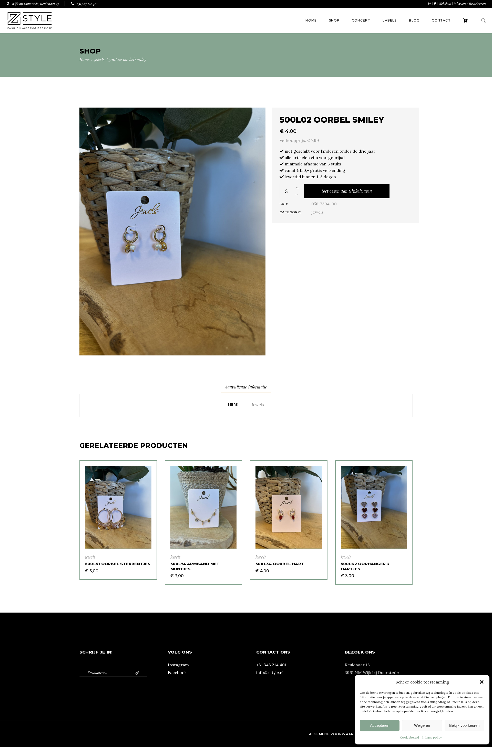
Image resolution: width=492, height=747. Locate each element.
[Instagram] (429, 3)
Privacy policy (432, 737)
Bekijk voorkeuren (464, 725)
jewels (317, 212)
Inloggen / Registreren (470, 3)
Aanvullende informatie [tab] (246, 387)
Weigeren (422, 725)
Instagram (178, 664)
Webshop (444, 3)
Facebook (177, 672)
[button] (481, 682)
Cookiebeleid (409, 737)
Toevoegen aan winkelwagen (347, 191)
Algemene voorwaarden (335, 734)
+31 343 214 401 (271, 664)
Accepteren (379, 725)
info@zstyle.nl (269, 672)
